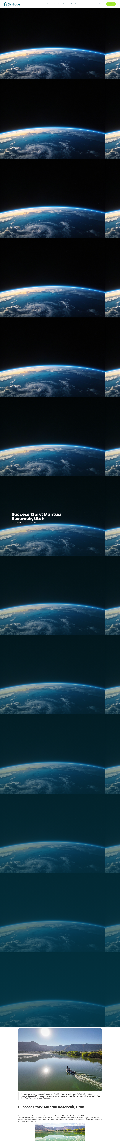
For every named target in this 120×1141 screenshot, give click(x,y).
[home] (17, 4)
